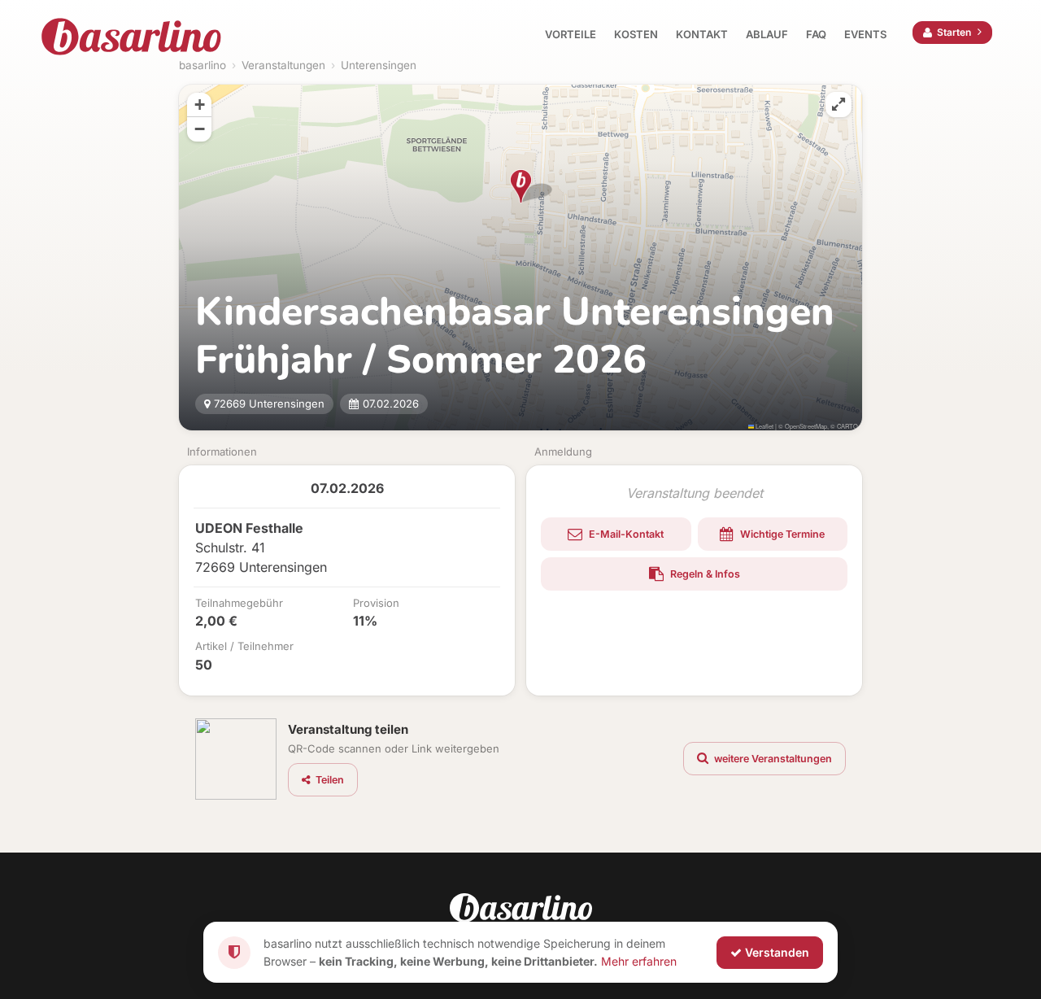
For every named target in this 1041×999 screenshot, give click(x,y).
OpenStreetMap (806, 425)
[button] (521, 186)
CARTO (847, 425)
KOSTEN (636, 34)
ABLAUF (767, 34)
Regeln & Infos (704, 574)
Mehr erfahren (639, 960)
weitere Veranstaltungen (772, 759)
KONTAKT (702, 34)
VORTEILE (570, 34)
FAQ (816, 34)
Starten (954, 32)
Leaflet (763, 425)
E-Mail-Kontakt (625, 534)
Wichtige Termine (781, 534)
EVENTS (865, 34)
